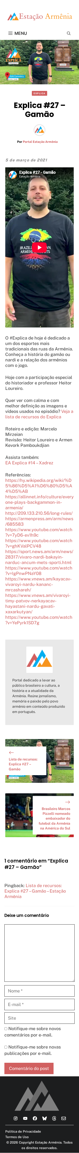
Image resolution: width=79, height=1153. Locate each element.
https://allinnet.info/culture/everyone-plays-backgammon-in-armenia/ (39, 502)
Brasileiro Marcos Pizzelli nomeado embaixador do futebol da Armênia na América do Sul (54, 819)
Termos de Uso (17, 1137)
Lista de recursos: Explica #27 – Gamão (23, 764)
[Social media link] (15, 1118)
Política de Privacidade (23, 1131)
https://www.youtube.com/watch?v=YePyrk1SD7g (38, 620)
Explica (39, 93)
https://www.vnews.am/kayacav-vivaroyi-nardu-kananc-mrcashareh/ (38, 584)
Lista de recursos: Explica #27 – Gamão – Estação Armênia (35, 891)
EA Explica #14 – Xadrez (29, 462)
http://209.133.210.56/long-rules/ (39, 513)
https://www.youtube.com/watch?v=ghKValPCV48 (38, 543)
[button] (69, 33)
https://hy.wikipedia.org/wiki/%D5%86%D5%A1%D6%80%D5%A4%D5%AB (38, 486)
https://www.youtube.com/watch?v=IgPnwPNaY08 (38, 570)
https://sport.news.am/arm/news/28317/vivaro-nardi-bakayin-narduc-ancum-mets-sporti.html (39, 557)
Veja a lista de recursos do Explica (39, 414)
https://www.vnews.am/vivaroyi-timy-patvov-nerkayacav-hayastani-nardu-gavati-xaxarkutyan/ (38, 603)
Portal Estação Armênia (40, 141)
